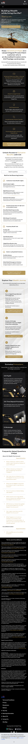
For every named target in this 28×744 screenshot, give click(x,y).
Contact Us (5, 719)
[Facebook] (16, 732)
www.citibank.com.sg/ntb (6, 587)
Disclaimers (6, 705)
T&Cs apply (6, 395)
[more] (3, 7)
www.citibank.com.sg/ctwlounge (8, 552)
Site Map (5, 722)
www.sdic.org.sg (22, 648)
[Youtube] (14, 732)
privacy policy (13, 737)
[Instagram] (11, 732)
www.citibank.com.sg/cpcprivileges (16, 593)
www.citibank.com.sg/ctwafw (17, 548)
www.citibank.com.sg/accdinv (16, 630)
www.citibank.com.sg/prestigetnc (14, 590)
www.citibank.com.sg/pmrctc (7, 544)
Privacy (5, 702)
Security (5, 710)
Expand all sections (20, 458)
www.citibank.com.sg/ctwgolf (7, 557)
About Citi (5, 716)
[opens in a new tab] (3, 2)
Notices (5, 707)
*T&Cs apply (6, 444)
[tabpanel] (14, 221)
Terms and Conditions (8, 700)
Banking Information (8, 713)
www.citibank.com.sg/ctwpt (7, 561)
